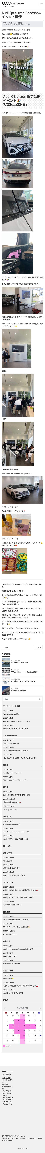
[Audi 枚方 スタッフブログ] (13, 3)
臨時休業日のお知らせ (11, 964)
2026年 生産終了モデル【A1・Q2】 (17, 795)
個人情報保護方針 (7, 1088)
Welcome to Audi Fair (11, 714)
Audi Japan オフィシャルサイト (7, 1099)
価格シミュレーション (7, 1094)
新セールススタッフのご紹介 (14, 875)
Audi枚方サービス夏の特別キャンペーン (18, 897)
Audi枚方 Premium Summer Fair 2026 (18, 949)
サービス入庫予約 (7, 1081)
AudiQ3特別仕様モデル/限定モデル (16, 751)
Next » (38, 647)
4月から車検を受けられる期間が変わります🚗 (20, 890)
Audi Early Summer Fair (12, 773)
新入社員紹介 (8, 861)
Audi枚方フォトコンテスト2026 (15, 728)
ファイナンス (6, 1091)
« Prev (5, 647)
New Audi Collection (11, 934)
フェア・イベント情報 (23, 30)
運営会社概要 (6, 1078)
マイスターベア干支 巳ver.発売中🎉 (16, 927)
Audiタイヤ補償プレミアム (13, 993)
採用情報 (5, 1084)
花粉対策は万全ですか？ (12, 905)
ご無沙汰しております (11, 868)
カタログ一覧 (6, 1102)
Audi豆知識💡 (8, 979)
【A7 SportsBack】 (10, 810)
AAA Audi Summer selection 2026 (16, 721)
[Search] (39, 699)
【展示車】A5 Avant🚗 (12, 802)
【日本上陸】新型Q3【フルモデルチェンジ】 (20, 758)
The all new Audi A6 (11, 743)
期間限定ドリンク (10, 956)
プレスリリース (7, 1104)
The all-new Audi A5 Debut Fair (15, 780)
